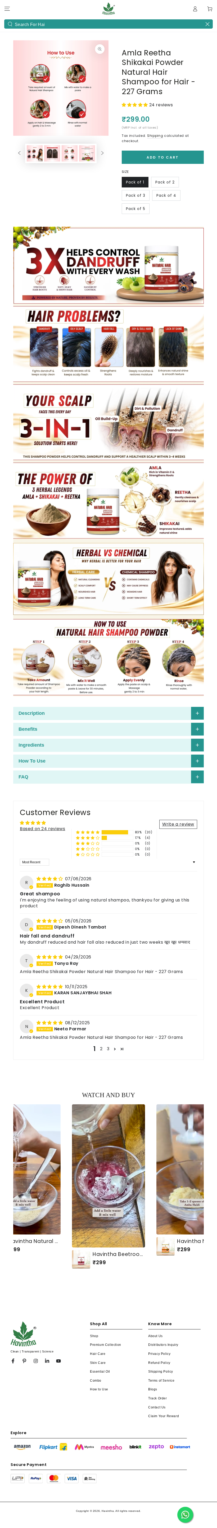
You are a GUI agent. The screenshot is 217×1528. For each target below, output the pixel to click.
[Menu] (7, 9)
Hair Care (97, 1354)
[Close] (207, 24)
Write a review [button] (178, 824)
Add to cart (163, 157)
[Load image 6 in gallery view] (52, 153)
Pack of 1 (135, 182)
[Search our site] (10, 24)
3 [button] (108, 1049)
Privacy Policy (159, 1354)
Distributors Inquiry (163, 1345)
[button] (135, 105)
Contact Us (157, 1407)
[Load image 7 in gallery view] (70, 153)
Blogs (152, 1389)
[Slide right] (102, 153)
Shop (94, 1336)
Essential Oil (100, 1371)
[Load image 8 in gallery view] (87, 153)
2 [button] (101, 1049)
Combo (95, 1380)
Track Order (157, 1398)
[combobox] (108, 24)
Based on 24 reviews (42, 829)
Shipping (155, 135)
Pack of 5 (135, 208)
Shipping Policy (160, 1371)
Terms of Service (161, 1380)
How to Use (99, 1389)
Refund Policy (159, 1363)
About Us (155, 1336)
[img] (50, 879)
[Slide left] (19, 153)
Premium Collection (105, 1345)
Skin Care (98, 1363)
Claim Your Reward (163, 1416)
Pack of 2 (165, 182)
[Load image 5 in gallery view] (35, 153)
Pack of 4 (166, 195)
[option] (108, 1186)
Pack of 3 (135, 195)
